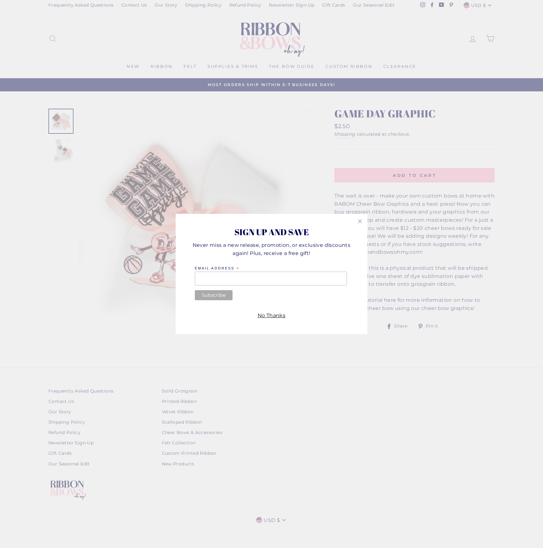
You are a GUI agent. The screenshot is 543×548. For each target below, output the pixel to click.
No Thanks (272, 315)
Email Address (217, 268)
